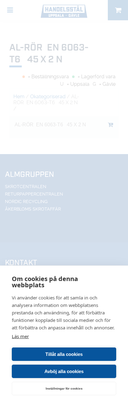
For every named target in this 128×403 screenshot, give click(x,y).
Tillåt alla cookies (64, 354)
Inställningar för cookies (64, 388)
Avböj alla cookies (64, 371)
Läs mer (20, 336)
